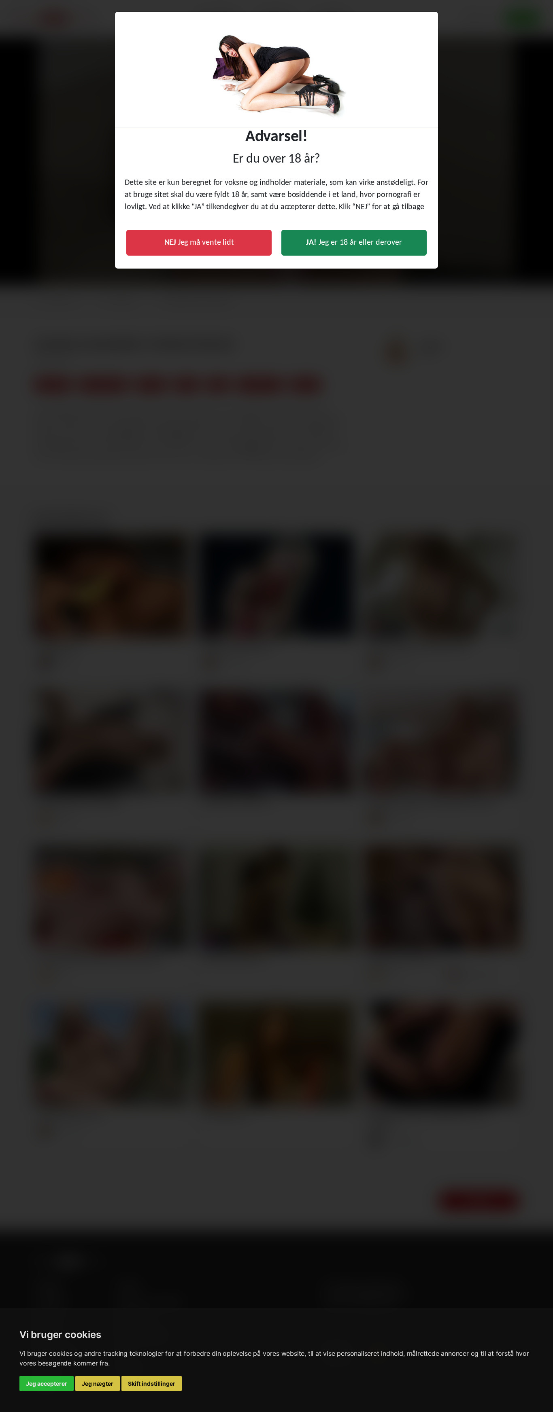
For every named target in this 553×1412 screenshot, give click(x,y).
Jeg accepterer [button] (46, 1383)
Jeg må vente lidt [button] (199, 243)
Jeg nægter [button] (97, 1383)
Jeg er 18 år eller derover (354, 243)
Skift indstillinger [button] (151, 1383)
